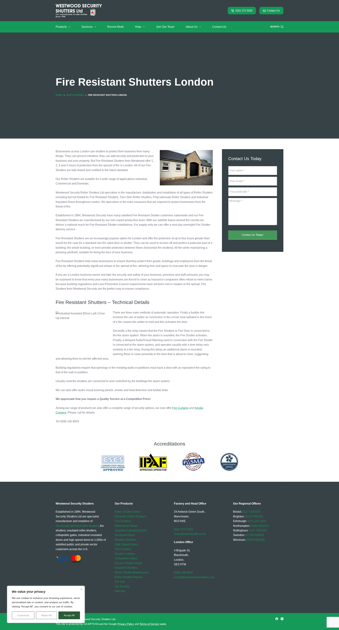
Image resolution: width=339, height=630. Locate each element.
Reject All (46, 615)
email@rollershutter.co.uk (190, 533)
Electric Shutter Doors (128, 563)
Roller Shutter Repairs (129, 577)
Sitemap (120, 591)
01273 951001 (254, 516)
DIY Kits (120, 581)
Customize (23, 615)
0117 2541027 (251, 511)
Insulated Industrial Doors (131, 530)
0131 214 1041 (257, 521)
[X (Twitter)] (282, 618)
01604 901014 (260, 525)
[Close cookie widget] (81, 589)
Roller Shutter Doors (127, 511)
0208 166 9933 (183, 572)
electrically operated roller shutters (77, 525)
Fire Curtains (180, 407)
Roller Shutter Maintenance (132, 572)
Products (61, 26)
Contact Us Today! (252, 234)
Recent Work (115, 26)
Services (87, 26)
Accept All (69, 615)
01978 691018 (255, 539)
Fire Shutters (123, 521)
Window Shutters (125, 539)
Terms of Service (149, 623)
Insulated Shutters (126, 567)
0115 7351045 (258, 530)
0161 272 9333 (243, 10)
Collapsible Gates (126, 558)
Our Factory (122, 586)
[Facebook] (276, 618)
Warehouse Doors (126, 525)
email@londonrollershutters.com (194, 577)
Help (138, 26)
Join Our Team (165, 26)
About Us (191, 26)
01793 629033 (255, 535)
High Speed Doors (126, 544)
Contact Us (273, 10)
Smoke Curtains (125, 553)
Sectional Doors (125, 535)
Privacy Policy (125, 623)
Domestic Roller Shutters (130, 516)
